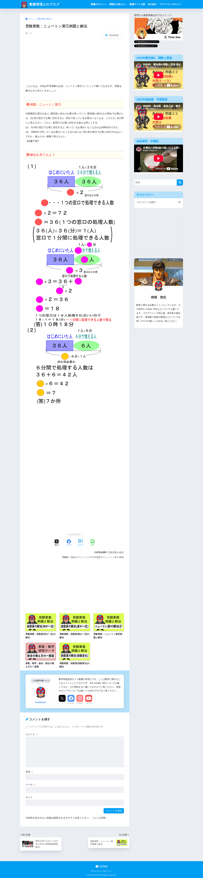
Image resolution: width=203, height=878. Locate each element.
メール (31, 784)
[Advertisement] (75, 62)
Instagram (80, 703)
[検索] (180, 182)
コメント (32, 734)
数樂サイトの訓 (137, 4)
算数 (121, 557)
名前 (29, 771)
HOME (103, 866)
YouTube (89, 703)
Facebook (71, 703)
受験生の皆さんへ (118, 4)
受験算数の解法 (116, 552)
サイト (29, 797)
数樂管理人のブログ (44, 4)
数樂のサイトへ (98, 4)
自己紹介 (152, 4)
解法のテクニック (80, 557)
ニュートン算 (110, 557)
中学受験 (96, 557)
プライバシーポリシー (171, 4)
